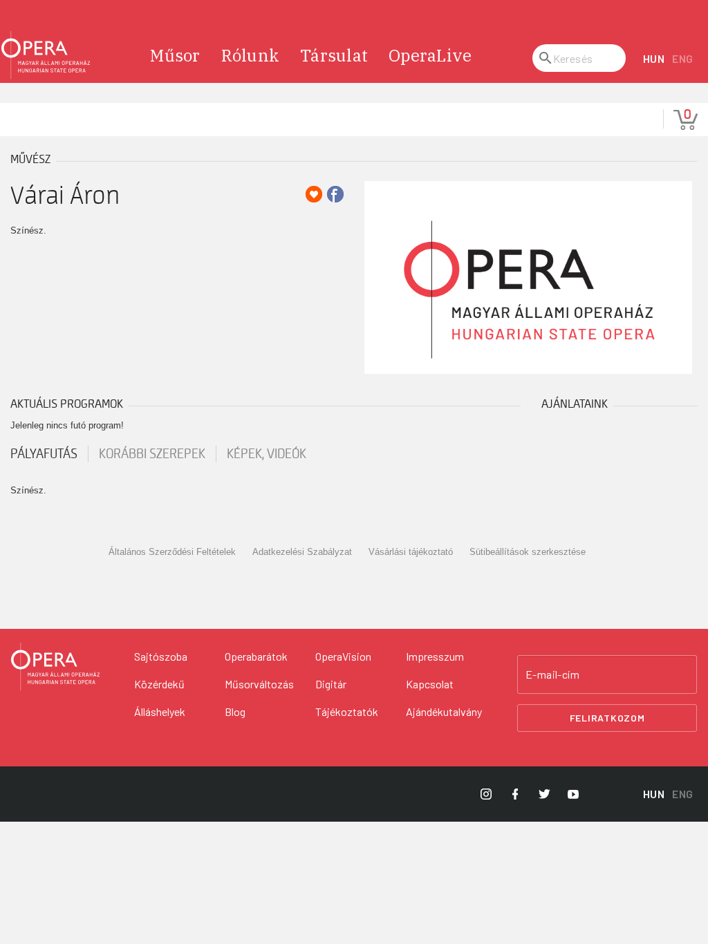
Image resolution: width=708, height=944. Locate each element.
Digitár (330, 683)
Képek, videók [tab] (266, 454)
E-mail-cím (552, 674)
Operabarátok (256, 656)
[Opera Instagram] (486, 794)
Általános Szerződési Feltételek (172, 552)
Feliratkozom (607, 718)
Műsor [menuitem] (175, 55)
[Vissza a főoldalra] (45, 55)
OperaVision (343, 656)
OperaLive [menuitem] (430, 55)
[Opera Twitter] (544, 794)
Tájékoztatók (346, 711)
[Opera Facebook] (515, 794)
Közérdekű (159, 683)
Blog (235, 711)
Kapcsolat (430, 683)
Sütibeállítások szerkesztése (527, 552)
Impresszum (435, 656)
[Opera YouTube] (573, 794)
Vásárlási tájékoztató (411, 552)
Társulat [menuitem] (334, 55)
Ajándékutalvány (444, 711)
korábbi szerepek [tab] (152, 454)
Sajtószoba (160, 656)
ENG (682, 58)
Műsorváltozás (259, 683)
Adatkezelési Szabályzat (302, 552)
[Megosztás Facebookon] (335, 194)
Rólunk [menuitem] (250, 55)
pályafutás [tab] (43, 454)
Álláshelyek (159, 711)
